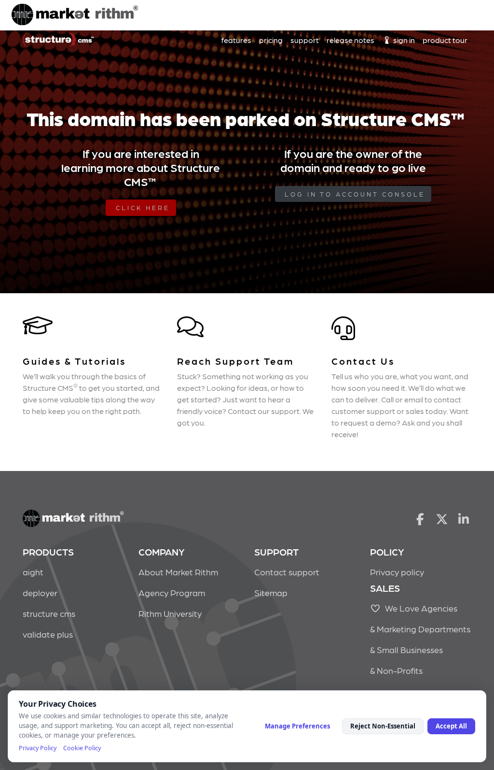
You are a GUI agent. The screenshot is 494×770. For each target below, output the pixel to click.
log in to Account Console (355, 194)
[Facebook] (419, 518)
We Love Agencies (419, 608)
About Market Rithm (178, 572)
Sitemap (271, 592)
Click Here (143, 207)
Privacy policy (397, 572)
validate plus (48, 634)
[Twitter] (442, 518)
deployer (40, 592)
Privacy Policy (37, 748)
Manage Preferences (297, 726)
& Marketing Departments (420, 629)
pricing (271, 39)
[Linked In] (463, 518)
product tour (445, 39)
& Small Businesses (406, 649)
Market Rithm (75, 15)
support (304, 39)
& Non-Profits (396, 670)
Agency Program (171, 592)
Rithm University (170, 613)
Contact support (286, 572)
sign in (403, 39)
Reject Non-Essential (382, 726)
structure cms (49, 613)
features (236, 39)
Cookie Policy (82, 748)
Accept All (451, 726)
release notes (350, 39)
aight (33, 572)
